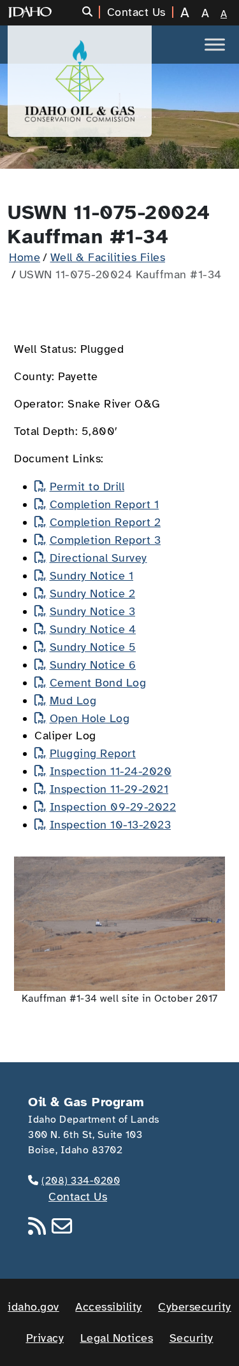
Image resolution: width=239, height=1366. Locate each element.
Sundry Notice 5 (93, 647)
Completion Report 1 (104, 504)
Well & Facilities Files (108, 257)
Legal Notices (117, 1338)
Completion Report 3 (105, 540)
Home (24, 257)
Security (192, 1338)
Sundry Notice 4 (93, 629)
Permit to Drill (87, 487)
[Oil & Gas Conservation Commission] (80, 81)
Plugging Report (93, 753)
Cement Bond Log (98, 683)
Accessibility (108, 1307)
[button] (91, 12)
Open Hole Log (89, 718)
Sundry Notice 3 (92, 611)
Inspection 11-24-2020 (110, 771)
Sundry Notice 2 (92, 594)
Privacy (45, 1338)
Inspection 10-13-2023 (110, 825)
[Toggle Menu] (215, 44)
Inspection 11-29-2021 (109, 789)
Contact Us (77, 1197)
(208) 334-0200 (80, 1180)
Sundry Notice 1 (91, 576)
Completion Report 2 (105, 522)
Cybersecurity (194, 1307)
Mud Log (73, 701)
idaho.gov (33, 1307)
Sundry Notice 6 (93, 665)
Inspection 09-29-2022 (113, 807)
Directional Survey (98, 558)
